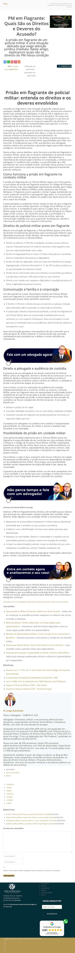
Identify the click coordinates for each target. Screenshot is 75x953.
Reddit (8, 791)
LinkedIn (9, 800)
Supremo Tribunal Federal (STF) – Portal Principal (29, 689)
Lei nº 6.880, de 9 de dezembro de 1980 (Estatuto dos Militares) (35, 681)
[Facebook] (5, 62)
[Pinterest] (15, 62)
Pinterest (9, 794)
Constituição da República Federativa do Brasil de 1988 (32, 677)
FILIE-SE (43, 895)
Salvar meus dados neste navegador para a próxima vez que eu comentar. (31, 870)
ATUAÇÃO (43, 886)
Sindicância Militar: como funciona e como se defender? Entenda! (31, 820)
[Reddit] (19, 62)
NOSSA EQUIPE (45, 888)
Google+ (9, 797)
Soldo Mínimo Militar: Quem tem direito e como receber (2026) (30, 817)
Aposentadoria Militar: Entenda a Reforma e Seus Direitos (33, 611)
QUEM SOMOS (45, 883)
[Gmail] (12, 62)
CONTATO (43, 890)
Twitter (9, 787)
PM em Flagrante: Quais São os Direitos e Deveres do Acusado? (26, 26)
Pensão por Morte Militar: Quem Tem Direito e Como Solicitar (34, 645)
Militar (8, 776)
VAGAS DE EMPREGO (46, 892)
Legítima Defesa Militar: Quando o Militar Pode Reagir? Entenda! (30, 824)
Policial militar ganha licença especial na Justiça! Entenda (28, 814)
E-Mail (8, 803)
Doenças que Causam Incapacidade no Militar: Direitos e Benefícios (37, 652)
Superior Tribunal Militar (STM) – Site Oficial (26, 685)
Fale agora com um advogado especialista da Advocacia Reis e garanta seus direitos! (35, 602)
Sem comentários (13, 773)
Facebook (10, 784)
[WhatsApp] (8, 62)
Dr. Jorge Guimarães (13, 710)
